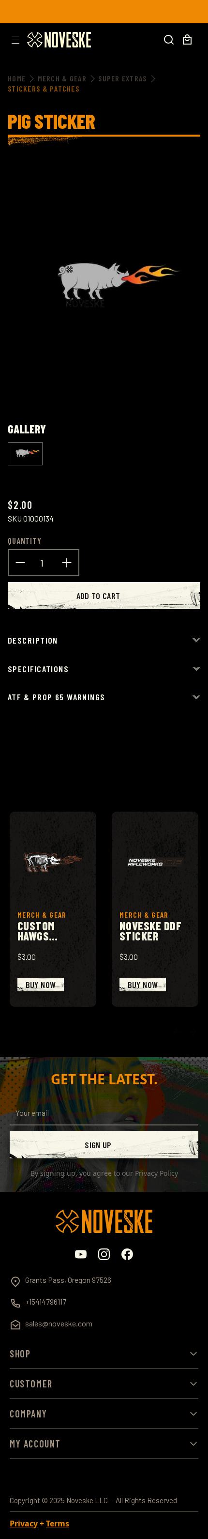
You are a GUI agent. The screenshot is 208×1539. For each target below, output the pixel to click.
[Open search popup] (169, 39)
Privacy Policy (156, 1173)
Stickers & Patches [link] (43, 88)
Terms (57, 1523)
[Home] (59, 39)
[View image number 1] (25, 453)
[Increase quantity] (66, 561)
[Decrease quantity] (20, 561)
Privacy (24, 1523)
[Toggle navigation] (15, 39)
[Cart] (187, 39)
